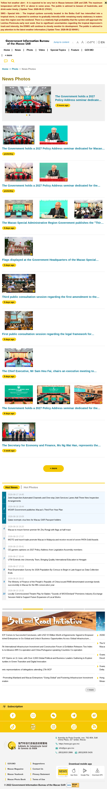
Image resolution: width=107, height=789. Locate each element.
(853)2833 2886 (66, 752)
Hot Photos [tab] (31, 487)
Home (5, 69)
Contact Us (38, 769)
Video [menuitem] (42, 50)
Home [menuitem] (7, 50)
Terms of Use (39, 779)
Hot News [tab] (11, 487)
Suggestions (39, 763)
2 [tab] (29, 115)
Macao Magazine (15, 769)
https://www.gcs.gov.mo (69, 744)
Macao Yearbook (15, 774)
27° (92, 42)
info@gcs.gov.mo (66, 748)
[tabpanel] (28, 99)
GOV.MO (11, 763)
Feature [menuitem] (75, 50)
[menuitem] (18, 50)
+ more (99, 690)
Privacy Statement (41, 774)
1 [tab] (26, 115)
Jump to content (61, 42)
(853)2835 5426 (85, 752)
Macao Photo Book (17, 779)
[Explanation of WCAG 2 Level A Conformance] (73, 785)
